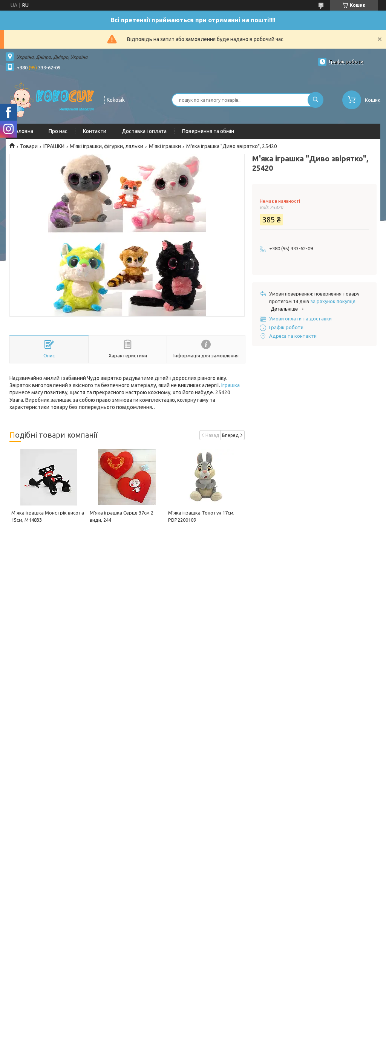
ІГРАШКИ (53, 146)
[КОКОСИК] (52, 99)
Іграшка (230, 385)
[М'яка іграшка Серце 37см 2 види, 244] (127, 477)
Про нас (58, 131)
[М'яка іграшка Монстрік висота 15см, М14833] (48, 477)
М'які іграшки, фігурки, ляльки (106, 146)
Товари (29, 146)
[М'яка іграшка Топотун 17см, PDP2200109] (205, 477)
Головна (23, 131)
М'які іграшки (165, 146)
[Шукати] (315, 100)
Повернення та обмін (208, 131)
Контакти (94, 131)
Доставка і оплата (144, 131)
